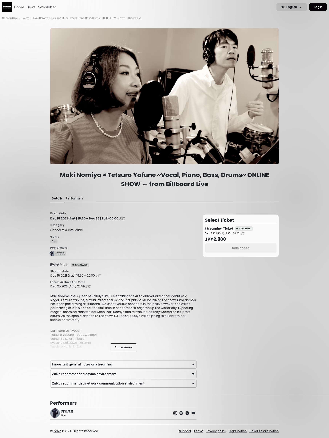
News (31, 7)
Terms (198, 431)
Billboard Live (10, 18)
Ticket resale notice (264, 431)
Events (25, 18)
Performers (75, 198)
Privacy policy (216, 431)
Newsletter (47, 7)
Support (185, 431)
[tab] (57, 198)
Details (57, 198)
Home (19, 7)
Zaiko (57, 431)
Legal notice (238, 431)
